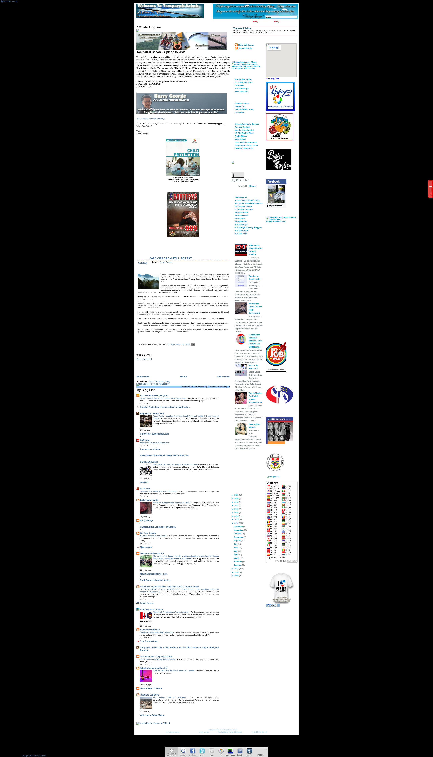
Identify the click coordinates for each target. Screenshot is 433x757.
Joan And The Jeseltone (246, 142)
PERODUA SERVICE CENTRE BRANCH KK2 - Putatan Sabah (169, 587)
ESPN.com (145, 489)
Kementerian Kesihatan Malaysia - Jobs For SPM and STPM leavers (255, 341)
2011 (236, 569)
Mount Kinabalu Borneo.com (153, 574)
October (238, 533)
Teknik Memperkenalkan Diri (153, 668)
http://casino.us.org (8, 1)
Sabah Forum (241, 221)
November (238, 530)
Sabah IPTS (240, 218)
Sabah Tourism (241, 212)
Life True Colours (148, 533)
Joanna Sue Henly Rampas (247, 124)
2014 (236, 516)
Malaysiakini (146, 547)
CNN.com (144, 440)
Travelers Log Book (149, 695)
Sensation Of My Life (150, 630)
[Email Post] (192, 344)
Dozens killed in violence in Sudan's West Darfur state (163, 398)
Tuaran (186, 22)
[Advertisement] (176, 365)
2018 (236, 502)
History (175, 22)
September (239, 537)
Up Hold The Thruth (259, 732)
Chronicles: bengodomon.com (154, 434)
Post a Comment (144, 359)
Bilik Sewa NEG (242, 92)
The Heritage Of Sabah (151, 688)
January (237, 565)
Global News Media (149, 500)
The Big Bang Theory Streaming (230, 732)
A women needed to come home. (154, 536)
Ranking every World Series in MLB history (158, 491)
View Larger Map (272, 79)
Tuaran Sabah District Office (247, 200)
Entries (248, 21)
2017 (236, 505)
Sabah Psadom (241, 231)
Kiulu (195, 22)
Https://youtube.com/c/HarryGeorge (150, 118)
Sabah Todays (147, 603)
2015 (236, 513)
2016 (236, 509)
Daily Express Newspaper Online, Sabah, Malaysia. (164, 455)
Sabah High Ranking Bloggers (248, 228)
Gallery (164, 22)
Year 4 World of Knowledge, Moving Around (158, 659)
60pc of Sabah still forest (171, 258)
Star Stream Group (149, 641)
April (236, 555)
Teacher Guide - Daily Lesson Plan (156, 656)
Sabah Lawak (241, 234)
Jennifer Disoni (245, 48)
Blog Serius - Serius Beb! (152, 413)
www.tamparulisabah (229, 730)
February (238, 562)
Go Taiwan (239, 112)
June (236, 548)
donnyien (144, 482)
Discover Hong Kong (244, 109)
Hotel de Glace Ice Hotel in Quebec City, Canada (174, 671)
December (238, 527)
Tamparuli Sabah (214, 730)
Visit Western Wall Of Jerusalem (170, 697)
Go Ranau (239, 85)
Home (140, 22)
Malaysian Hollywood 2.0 (152, 553)
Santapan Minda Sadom (151, 609)
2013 (236, 519)
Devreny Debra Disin (244, 148)
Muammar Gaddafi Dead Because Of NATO (172, 503)
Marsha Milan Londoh (244, 130)
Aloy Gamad (240, 139)
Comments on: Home (150, 449)
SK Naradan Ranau (243, 206)
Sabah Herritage (242, 103)
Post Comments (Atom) (159, 381)
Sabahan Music (241, 215)
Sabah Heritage (241, 89)
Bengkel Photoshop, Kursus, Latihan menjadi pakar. (165, 407)
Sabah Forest (165, 262)
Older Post (223, 376)
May (236, 551)
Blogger (252, 186)
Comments (267, 21)
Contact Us (152, 22)
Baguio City (240, 106)
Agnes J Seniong (242, 127)
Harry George (146, 520)
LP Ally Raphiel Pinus (244, 133)
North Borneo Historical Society (155, 580)
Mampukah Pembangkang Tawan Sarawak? (171, 612)
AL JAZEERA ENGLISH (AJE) (154, 395)
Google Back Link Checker (34, 756)
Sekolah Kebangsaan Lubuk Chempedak (157, 632)
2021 (236, 495)
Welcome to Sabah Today (152, 715)
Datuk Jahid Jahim (149, 462)
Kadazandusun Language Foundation (158, 527)
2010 (236, 572)
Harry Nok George (246, 45)
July (236, 544)
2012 (236, 523)
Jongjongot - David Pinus (246, 145)
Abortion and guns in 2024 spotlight (154, 443)
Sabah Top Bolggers (244, 209)
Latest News (208, 22)
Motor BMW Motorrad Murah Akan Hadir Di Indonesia (175, 464)
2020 (236, 499)
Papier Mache (241, 136)
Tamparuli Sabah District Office (249, 203)
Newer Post (143, 376)
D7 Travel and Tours (244, 82)
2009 (236, 576)
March (237, 558)
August (237, 541)
